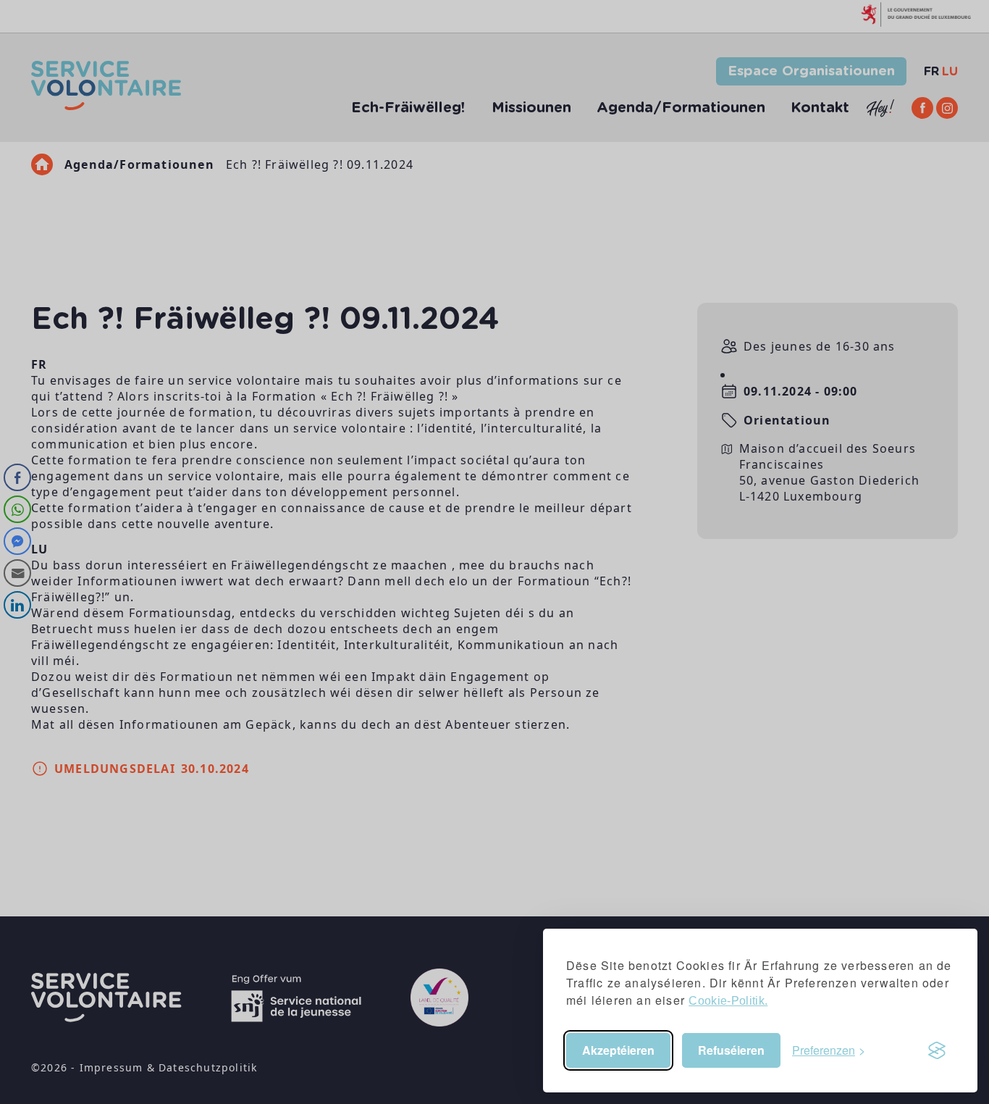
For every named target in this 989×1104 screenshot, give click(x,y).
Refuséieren (731, 1050)
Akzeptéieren (618, 1050)
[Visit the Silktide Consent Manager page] (936, 1050)
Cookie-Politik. (728, 1001)
